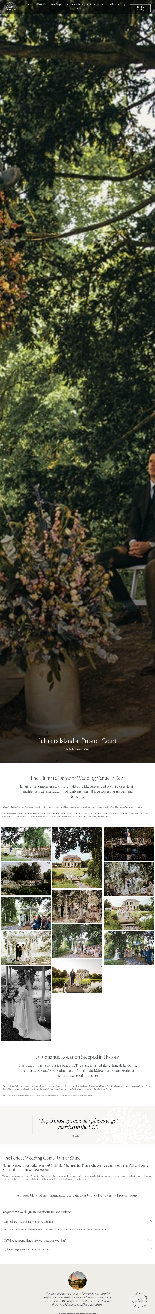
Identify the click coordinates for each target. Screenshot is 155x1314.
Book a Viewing (140, 8)
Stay (123, 4)
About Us (41, 4)
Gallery (112, 4)
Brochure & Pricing (75, 4)
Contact (78, 9)
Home (28, 4)
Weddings (56, 4)
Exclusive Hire (97, 4)
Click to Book (140, 1290)
